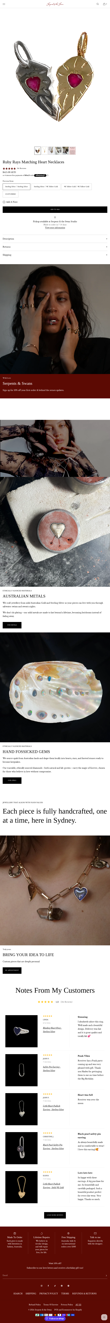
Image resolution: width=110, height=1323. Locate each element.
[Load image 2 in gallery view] (44, 151)
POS (56, 1309)
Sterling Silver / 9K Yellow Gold (46, 186)
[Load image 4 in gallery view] (58, 151)
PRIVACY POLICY (48, 1293)
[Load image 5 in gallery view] (65, 151)
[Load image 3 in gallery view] (51, 151)
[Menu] (6, 4)
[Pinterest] (62, 1286)
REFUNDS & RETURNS (84, 1293)
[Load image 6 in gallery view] (72, 151)
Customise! (10, 194)
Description (8, 238)
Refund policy (35, 1304)
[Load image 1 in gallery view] (37, 151)
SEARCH (17, 1293)
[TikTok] (55, 1286)
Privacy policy (67, 1304)
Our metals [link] (12, 625)
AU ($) (78, 1304)
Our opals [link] (12, 780)
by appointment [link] (12, 970)
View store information (55, 227)
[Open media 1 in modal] (55, 76)
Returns (6, 246)
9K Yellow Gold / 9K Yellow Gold (76, 186)
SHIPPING (31, 1293)
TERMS (65, 1293)
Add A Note (12, 201)
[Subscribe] (103, 1275)
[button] (97, 4)
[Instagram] (42, 1286)
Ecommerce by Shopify (72, 1309)
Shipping (7, 254)
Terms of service (50, 1304)
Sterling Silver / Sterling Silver (16, 186)
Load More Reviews (55, 1215)
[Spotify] (68, 1286)
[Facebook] (48, 1286)
